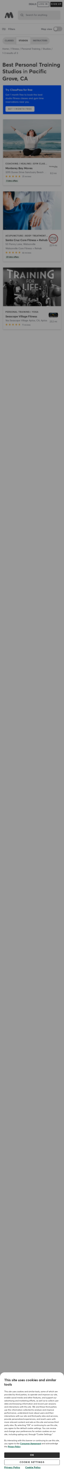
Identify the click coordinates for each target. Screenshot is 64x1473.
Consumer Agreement (30, 1444)
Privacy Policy (14, 1447)
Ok (32, 1455)
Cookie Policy (33, 1467)
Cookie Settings (32, 1462)
